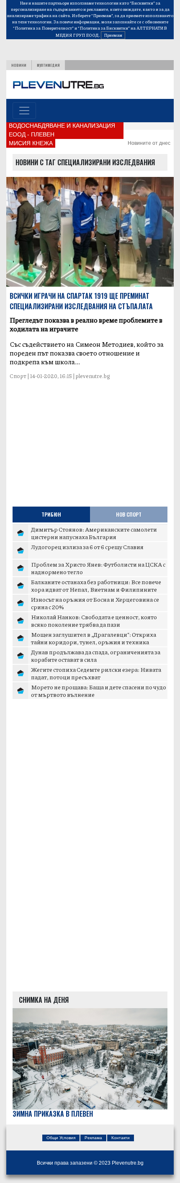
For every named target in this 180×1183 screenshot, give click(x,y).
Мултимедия (48, 65)
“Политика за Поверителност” (43, 28)
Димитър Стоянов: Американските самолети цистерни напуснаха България (94, 533)
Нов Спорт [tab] (128, 514)
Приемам (113, 35)
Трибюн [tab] (51, 514)
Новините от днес (149, 143)
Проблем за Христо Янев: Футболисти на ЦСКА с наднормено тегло (98, 568)
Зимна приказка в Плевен (53, 1114)
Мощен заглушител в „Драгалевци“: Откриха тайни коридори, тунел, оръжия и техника (93, 638)
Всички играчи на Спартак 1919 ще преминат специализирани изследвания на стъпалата (81, 301)
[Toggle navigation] (24, 110)
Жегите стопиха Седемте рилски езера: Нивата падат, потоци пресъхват (96, 673)
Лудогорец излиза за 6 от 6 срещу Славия (87, 546)
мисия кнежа (31, 143)
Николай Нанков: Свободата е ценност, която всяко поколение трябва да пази (94, 620)
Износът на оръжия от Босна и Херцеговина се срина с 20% (95, 603)
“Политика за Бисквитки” (104, 28)
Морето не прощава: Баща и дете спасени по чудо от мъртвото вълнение (98, 691)
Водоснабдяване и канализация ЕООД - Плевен (62, 130)
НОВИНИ (18, 65)
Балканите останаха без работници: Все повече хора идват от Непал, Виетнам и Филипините (96, 585)
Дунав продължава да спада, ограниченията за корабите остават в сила (95, 655)
